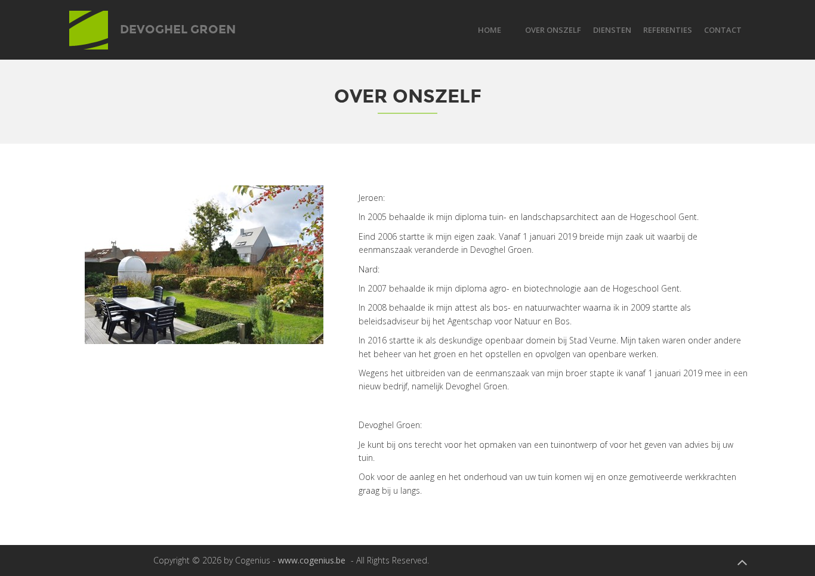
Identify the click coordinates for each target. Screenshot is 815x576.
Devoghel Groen (176, 26)
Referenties (667, 29)
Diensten (612, 29)
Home (489, 29)
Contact (723, 29)
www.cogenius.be (311, 560)
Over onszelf (553, 29)
